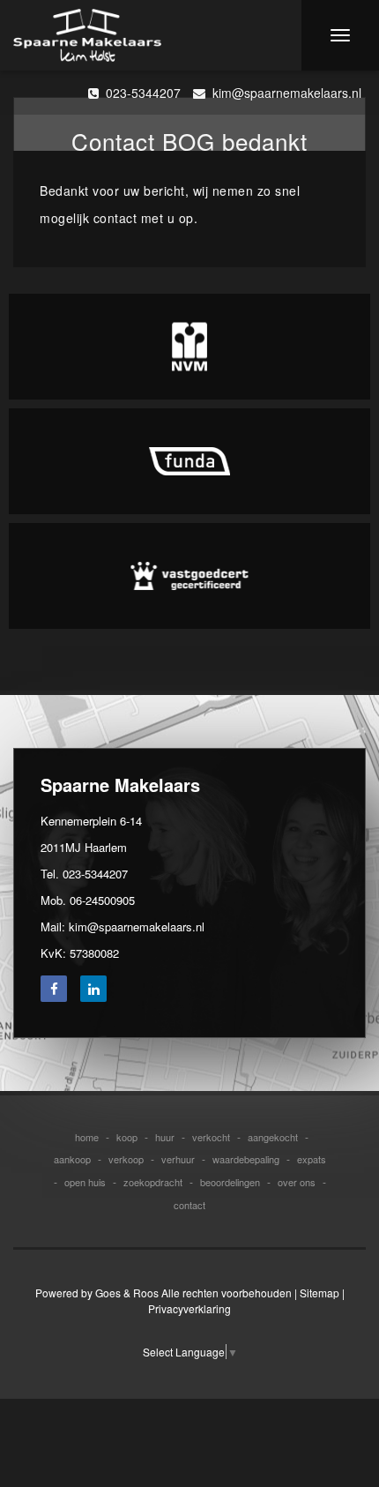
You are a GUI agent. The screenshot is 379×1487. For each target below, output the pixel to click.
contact (189, 1205)
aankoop (72, 1159)
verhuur (178, 1159)
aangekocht (273, 1137)
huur (165, 1137)
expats (311, 1159)
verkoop (126, 1159)
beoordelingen (230, 1182)
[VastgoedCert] (189, 576)
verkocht (211, 1137)
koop (126, 1137)
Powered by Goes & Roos (97, 1292)
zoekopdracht (152, 1182)
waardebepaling (245, 1159)
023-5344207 (140, 92)
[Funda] (189, 461)
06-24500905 (102, 900)
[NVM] (189, 347)
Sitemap (319, 1292)
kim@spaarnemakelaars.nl (283, 92)
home (87, 1137)
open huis (85, 1182)
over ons (297, 1182)
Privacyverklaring (189, 1308)
